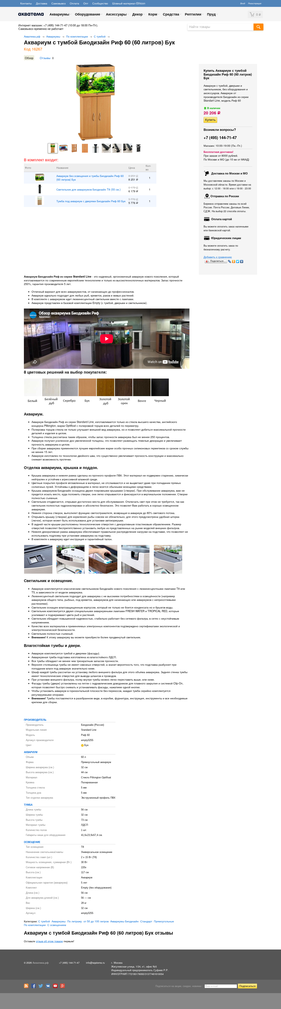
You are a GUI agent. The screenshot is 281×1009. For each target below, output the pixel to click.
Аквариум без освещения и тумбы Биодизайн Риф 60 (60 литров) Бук (90, 178)
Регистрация (254, 3)
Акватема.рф (32, 36)
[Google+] (63, 987)
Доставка (41, 3)
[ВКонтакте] (242, 261)
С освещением (56, 925)
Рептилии (193, 14)
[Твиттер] (41, 987)
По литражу (74, 921)
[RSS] (27, 987)
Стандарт (146, 921)
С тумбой (100, 36)
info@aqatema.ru (95, 962)
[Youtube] (56, 987)
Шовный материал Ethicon (128, 3)
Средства (171, 14)
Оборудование (87, 14)
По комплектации (77, 36)
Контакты (26, 3)
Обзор (29, 58)
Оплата (74, 3)
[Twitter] (238, 261)
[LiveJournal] (230, 261)
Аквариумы (59, 14)
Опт (85, 3)
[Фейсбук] (34, 987)
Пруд (211, 14)
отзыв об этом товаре (49, 941)
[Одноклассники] (234, 261)
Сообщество (100, 3)
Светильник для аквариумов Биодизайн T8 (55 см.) (88, 189)
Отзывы (45, 58)
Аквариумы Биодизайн (124, 921)
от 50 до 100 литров (96, 921)
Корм (152, 14)
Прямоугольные (164, 921)
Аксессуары (116, 14)
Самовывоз (58, 3)
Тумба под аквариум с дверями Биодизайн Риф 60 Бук (90, 201)
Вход (242, 3)
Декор (137, 14)
